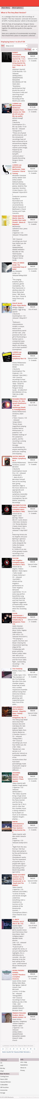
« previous (17, 1046)
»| (34, 1049)
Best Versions (4, 1074)
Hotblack (22, 1097)
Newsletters (24, 1065)
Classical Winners (5, 1082)
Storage (2, 1093)
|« (3, 1049)
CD (1, 1063)
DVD (1, 1065)
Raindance (29, 1097)
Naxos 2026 (3, 1079)
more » (16, 1052)
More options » (17, 8)
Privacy (22, 1070)
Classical (4, 1060)
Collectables (4, 1085)
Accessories (3, 1090)
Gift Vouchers (4, 1087)
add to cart (33, 53)
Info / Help (23, 1062)
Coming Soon (4, 1076)
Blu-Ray (2, 1068)
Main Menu (6, 8)
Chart (2, 1071)
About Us (23, 1068)
